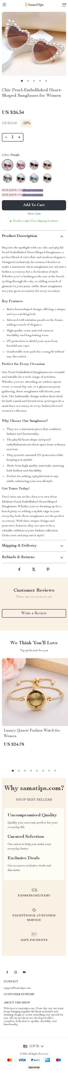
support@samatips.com (17, 988)
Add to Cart (34, 205)
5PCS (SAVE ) (12, 195)
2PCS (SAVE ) (12, 190)
